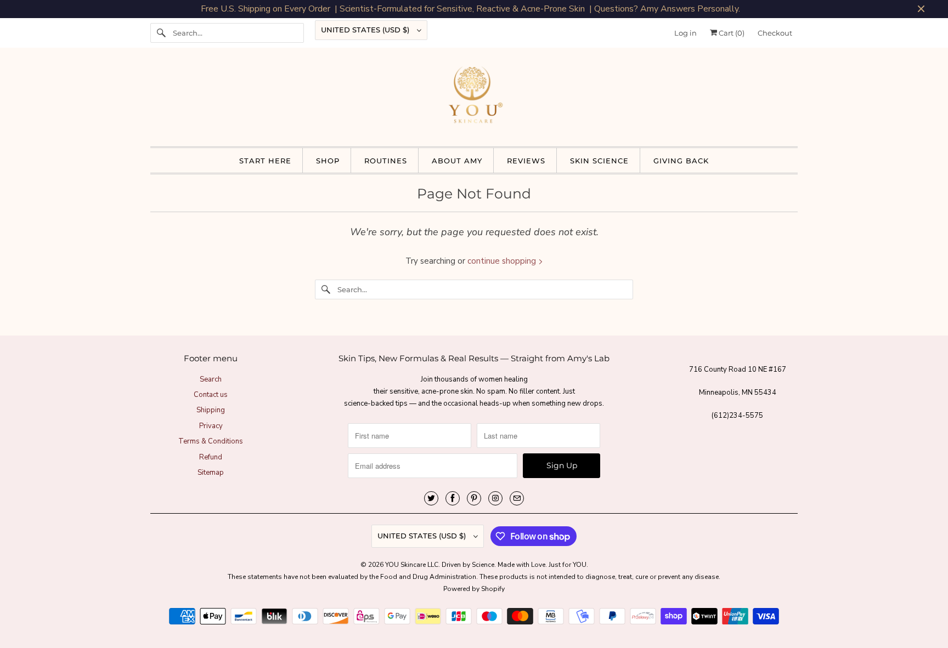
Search (211, 379)
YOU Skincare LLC (411, 564)
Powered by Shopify (474, 588)
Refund (210, 457)
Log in (685, 33)
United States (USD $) (366, 29)
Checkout (775, 33)
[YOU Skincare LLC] (474, 99)
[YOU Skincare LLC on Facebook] (452, 498)
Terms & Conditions (210, 441)
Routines (385, 160)
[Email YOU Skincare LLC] (517, 498)
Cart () (730, 33)
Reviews (526, 160)
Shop (328, 160)
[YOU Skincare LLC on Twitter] (431, 498)
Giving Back (681, 160)
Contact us (211, 395)
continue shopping (502, 260)
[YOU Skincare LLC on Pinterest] (474, 498)
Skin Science (599, 160)
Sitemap (211, 473)
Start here (265, 160)
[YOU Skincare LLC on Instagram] (495, 498)
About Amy (457, 160)
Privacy (211, 426)
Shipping (210, 410)
